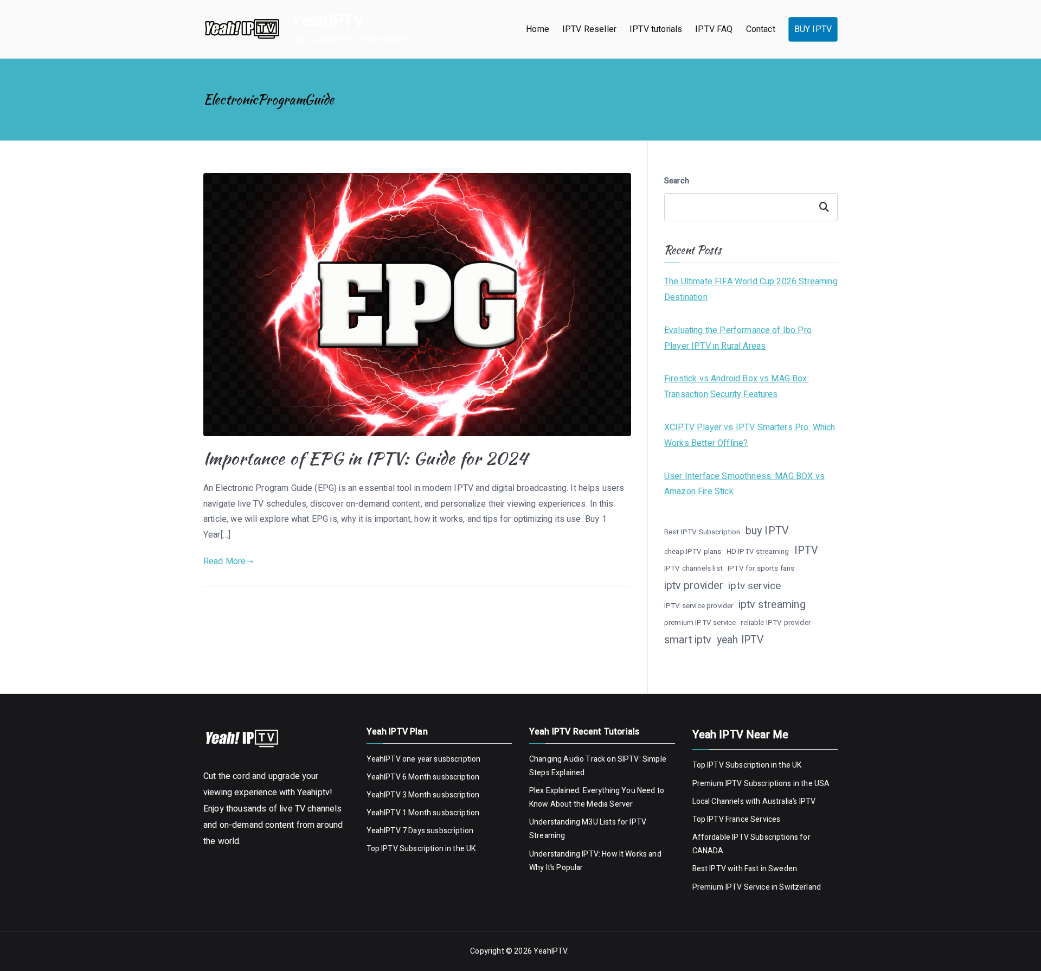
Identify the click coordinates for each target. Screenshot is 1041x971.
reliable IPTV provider (776, 622)
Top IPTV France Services (736, 819)
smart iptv (688, 640)
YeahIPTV (328, 21)
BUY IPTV (813, 29)
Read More (224, 561)
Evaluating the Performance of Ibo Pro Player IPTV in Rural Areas (738, 338)
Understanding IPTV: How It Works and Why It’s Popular (595, 860)
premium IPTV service (700, 622)
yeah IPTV (740, 640)
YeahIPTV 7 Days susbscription (420, 830)
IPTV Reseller (589, 29)
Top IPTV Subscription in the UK (421, 848)
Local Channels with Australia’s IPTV (754, 801)
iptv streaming (772, 604)
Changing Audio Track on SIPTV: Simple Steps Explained (597, 765)
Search (676, 181)
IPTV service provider (698, 606)
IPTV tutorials (655, 29)
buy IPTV (767, 531)
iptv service (754, 585)
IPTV (806, 550)
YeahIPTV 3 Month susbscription (423, 795)
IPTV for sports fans (761, 568)
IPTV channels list (693, 568)
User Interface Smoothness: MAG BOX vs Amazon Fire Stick (744, 484)
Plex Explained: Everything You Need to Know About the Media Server (596, 797)
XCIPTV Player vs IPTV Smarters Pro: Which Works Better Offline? (750, 435)
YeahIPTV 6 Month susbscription (423, 777)
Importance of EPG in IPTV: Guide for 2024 (365, 458)
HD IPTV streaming (758, 551)
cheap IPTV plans (693, 551)
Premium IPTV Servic (729, 887)
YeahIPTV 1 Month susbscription (423, 813)
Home (537, 29)
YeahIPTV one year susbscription (424, 759)
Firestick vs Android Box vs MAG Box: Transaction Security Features (736, 386)
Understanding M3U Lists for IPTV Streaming (587, 828)
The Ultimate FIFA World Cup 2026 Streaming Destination (751, 289)
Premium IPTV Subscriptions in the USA (762, 783)
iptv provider (693, 585)
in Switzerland (795, 887)
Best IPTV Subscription (702, 532)
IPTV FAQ (713, 29)
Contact (760, 29)
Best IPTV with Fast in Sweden (745, 868)
